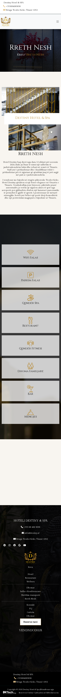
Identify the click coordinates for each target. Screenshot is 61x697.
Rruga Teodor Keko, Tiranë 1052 (32, 539)
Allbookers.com (52, 693)
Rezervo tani (30, 621)
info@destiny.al (31, 533)
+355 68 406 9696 (32, 527)
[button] (27, 488)
